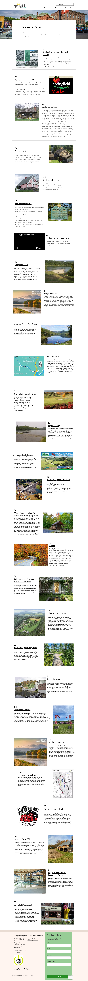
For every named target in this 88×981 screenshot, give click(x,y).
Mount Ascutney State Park (25, 513)
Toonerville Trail (53, 356)
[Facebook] (24, 969)
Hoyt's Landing (54, 425)
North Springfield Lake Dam (58, 479)
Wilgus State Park (51, 293)
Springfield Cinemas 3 (23, 905)
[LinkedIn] (29, 969)
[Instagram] (27, 969)
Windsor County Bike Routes (25, 324)
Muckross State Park (57, 742)
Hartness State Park (28, 775)
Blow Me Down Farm (57, 613)
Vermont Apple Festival (53, 809)
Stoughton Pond (21, 264)
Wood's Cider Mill (22, 839)
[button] (45, 8)
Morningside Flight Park (23, 455)
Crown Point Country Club (25, 394)
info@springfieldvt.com (33, 940)
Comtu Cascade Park (55, 679)
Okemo (52, 545)
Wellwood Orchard (22, 709)
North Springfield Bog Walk (25, 647)
